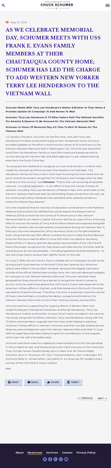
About (20, 452)
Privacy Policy (86, 452)
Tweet (74, 382)
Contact (67, 452)
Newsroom (35, 452)
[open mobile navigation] (107, 5)
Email (35, 382)
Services (52, 452)
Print (15, 382)
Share (55, 382)
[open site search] (3, 5)
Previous (87, 398)
